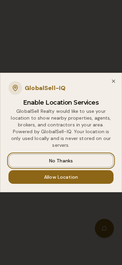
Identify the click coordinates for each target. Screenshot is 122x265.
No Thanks (61, 161)
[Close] (113, 81)
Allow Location (61, 177)
